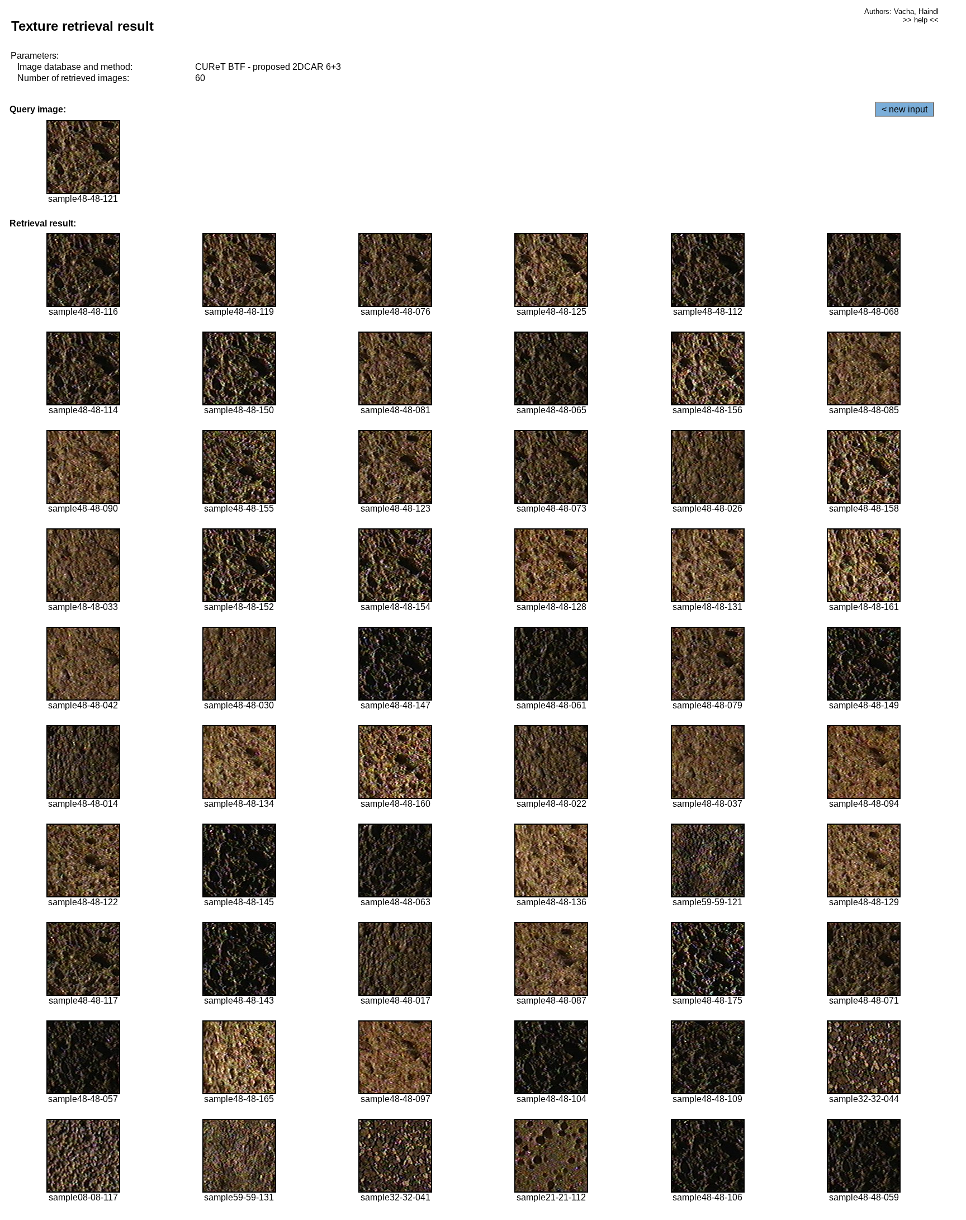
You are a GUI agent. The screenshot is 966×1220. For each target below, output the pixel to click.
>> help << (921, 20)
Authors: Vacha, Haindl (901, 11)
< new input (904, 109)
